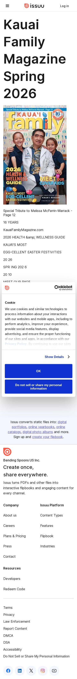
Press (7, 546)
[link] (64, 6)
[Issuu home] (34, 6)
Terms (8, 608)
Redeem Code (14, 589)
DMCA (8, 635)
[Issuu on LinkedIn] (20, 671)
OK (38, 371)
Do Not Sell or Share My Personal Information (36, 656)
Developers (11, 579)
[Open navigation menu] (7, 6)
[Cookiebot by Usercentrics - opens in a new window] (54, 288)
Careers (9, 526)
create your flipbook (47, 437)
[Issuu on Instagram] (43, 671)
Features (46, 526)
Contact (9, 556)
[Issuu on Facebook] (8, 671)
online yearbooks (41, 427)
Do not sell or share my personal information (38, 386)
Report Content (15, 628)
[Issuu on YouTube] (54, 671)
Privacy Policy (15, 344)
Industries (47, 546)
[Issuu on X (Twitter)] (31, 671)
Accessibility (12, 649)
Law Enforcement (16, 621)
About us (10, 515)
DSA (6, 642)
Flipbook (46, 536)
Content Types (51, 515)
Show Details (54, 357)
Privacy (9, 615)
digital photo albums (38, 432)
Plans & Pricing (14, 536)
